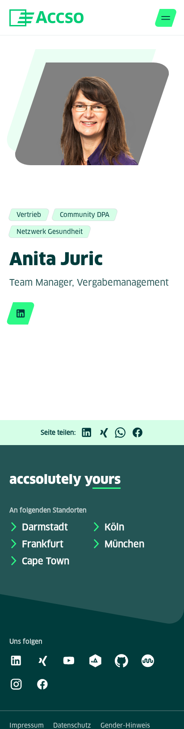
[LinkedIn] (88, 432)
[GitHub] (121, 660)
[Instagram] (16, 684)
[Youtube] (68, 660)
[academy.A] (95, 660)
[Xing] (105, 432)
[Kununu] (148, 660)
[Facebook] (139, 432)
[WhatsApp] (122, 432)
